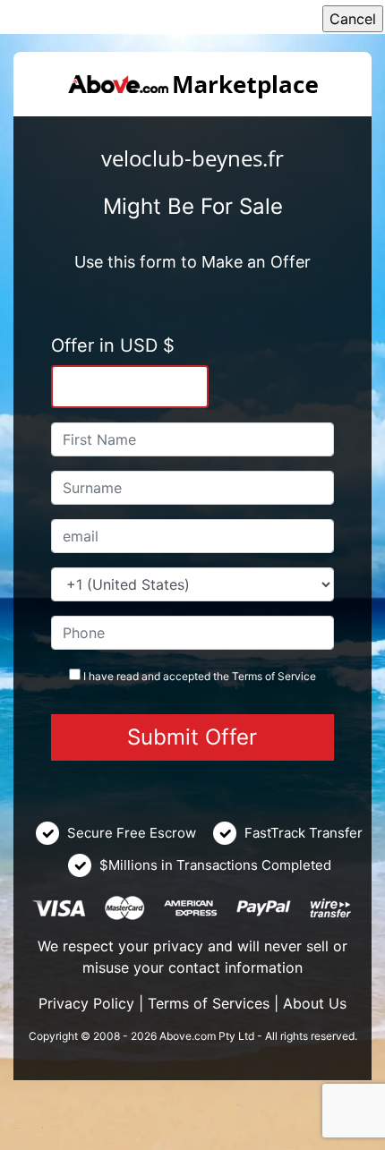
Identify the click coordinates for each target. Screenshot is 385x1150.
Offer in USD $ (113, 345)
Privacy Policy (86, 1003)
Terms (247, 676)
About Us (314, 1003)
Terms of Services (209, 1003)
